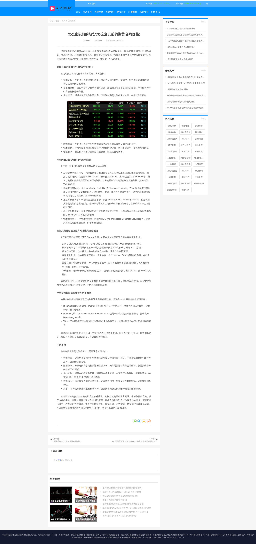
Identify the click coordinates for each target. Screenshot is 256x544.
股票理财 (144, 11)
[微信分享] (135, 421)
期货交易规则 (185, 165)
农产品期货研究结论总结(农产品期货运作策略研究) (133, 441)
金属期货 (172, 157)
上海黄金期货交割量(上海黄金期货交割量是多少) (123, 503)
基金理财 (110, 11)
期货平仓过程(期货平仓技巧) (115, 499)
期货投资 (199, 132)
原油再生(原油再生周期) (177, 89)
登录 (59, 460)
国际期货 (199, 145)
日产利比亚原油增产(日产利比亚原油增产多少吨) (186, 40)
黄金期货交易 (172, 152)
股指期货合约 (172, 184)
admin (87, 40)
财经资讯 (155, 11)
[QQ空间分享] (144, 421)
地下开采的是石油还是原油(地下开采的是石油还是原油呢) (127, 507)
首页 (78, 11)
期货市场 (185, 125)
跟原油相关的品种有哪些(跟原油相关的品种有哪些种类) (186, 53)
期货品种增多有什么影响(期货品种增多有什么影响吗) (125, 511)
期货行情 (199, 170)
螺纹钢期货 (172, 189)
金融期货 (172, 177)
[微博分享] (149, 421)
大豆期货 (199, 164)
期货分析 (185, 189)
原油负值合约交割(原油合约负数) (181, 101)
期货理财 (121, 11)
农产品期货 (185, 145)
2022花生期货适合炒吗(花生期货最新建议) (185, 107)
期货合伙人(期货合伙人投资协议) (181, 46)
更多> (203, 22)
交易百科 (87, 11)
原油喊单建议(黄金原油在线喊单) (67, 441)
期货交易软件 (185, 158)
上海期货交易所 (172, 171)
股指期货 (199, 151)
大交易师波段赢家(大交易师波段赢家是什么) (186, 83)
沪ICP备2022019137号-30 (173, 537)
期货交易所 (185, 132)
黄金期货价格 (199, 158)
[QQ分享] (139, 421)
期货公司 (185, 138)
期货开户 (185, 177)
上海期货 (172, 164)
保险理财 (98, 11)
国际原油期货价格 (199, 184)
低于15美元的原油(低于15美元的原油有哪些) (122, 491)
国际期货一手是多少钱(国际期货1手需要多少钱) (186, 95)
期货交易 (172, 125)
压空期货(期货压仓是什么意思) (180, 59)
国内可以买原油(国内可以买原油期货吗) (120, 515)
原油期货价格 (172, 139)
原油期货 (199, 125)
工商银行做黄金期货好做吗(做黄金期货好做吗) (122, 487)
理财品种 (132, 11)
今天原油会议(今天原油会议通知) (181, 28)
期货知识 (185, 170)
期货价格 (172, 132)
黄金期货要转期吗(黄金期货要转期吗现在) (120, 495)
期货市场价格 (185, 184)
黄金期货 (199, 138)
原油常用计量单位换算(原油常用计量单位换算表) (186, 77)
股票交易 (185, 151)
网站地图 (157, 537)
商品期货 (172, 145)
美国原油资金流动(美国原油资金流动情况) (185, 34)
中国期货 (199, 177)
